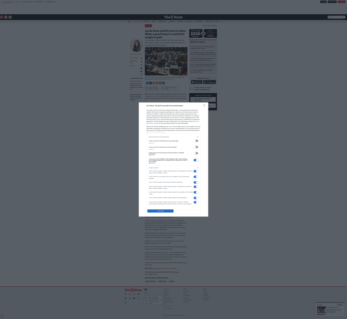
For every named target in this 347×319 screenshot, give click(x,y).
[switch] (196, 141)
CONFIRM (160, 211)
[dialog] (173, 159)
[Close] (204, 106)
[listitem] (173, 137)
